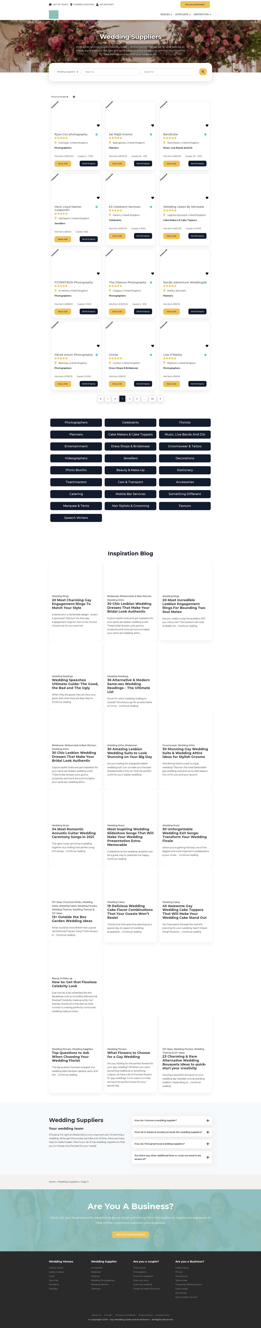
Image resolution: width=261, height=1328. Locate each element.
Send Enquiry (88, 163)
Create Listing (182, 1268)
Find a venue (139, 1268)
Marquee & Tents (76, 506)
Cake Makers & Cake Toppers (180, 220)
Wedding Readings (62, 676)
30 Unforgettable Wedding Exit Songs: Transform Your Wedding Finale (184, 835)
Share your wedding (142, 1284)
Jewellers (60, 223)
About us (96, 1315)
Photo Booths (76, 470)
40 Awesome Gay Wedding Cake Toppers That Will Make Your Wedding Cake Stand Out (184, 912)
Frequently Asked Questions (146, 1288)
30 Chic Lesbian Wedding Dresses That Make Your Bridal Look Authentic (129, 608)
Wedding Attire (115, 600)
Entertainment (76, 446)
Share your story (141, 1280)
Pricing (178, 1272)
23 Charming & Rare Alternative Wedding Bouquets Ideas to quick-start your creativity (184, 1062)
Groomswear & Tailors (185, 446)
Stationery (185, 470)
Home (52, 1181)
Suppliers (181, 14)
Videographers (76, 458)
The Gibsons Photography (127, 282)
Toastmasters (76, 482)
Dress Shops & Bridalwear (123, 368)
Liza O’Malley (172, 354)
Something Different (185, 494)
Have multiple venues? (186, 1297)
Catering (76, 494)
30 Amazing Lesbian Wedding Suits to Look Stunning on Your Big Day (129, 753)
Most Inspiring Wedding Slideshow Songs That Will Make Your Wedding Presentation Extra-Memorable (130, 837)
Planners (114, 148)
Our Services (181, 1276)
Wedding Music (60, 825)
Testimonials (181, 1280)
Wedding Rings (60, 596)
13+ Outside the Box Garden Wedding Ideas (72, 919)
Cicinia (113, 354)
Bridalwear (113, 596)
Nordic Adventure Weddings (183, 282)
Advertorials (181, 1293)
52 (152, 399)
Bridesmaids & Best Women (135, 596)
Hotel (51, 1276)
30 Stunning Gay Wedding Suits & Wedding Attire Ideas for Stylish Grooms (185, 753)
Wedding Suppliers (82, 1049)
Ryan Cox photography (71, 134)
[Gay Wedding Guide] (53, 18)
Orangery (53, 1288)
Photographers (63, 148)
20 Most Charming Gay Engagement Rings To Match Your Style (71, 604)
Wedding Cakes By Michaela (183, 206)
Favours (185, 506)
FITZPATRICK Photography (74, 282)
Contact (108, 1315)
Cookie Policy (162, 1315)
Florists (184, 422)
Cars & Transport (130, 482)
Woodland (54, 1284)
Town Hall (53, 1280)
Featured (55, 105)
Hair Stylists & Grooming (130, 506)
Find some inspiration (143, 1276)
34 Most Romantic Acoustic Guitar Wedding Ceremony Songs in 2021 (74, 833)
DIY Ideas (57, 902)
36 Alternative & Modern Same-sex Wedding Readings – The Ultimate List (128, 686)
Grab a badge (181, 1288)
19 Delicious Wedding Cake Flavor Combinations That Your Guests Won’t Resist (130, 912)
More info (63, 163)
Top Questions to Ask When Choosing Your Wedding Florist (70, 1057)
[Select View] (74, 97)
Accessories (185, 482)
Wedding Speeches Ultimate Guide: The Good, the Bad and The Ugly (75, 684)
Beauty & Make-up (130, 470)
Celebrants (115, 220)
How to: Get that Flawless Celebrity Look (74, 984)
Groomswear (169, 745)
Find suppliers (139, 1272)
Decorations (185, 458)
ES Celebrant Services (124, 206)
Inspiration (201, 14)
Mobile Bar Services (130, 494)
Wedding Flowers (87, 906)
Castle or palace (56, 1272)
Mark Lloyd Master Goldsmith (68, 208)
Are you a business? (195, 4)
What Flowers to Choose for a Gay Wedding (128, 1055)
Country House (56, 1268)
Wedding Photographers (103, 1280)
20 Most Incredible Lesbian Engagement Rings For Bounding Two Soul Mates (183, 606)
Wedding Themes (62, 909)
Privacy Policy (145, 1315)
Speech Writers (76, 518)
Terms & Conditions (125, 1315)
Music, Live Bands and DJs (177, 148)
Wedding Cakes (68, 906)
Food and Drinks (72, 902)
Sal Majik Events (120, 134)
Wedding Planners (100, 1284)
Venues (165, 14)
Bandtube (170, 134)
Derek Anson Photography (74, 354)
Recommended (59, 97)
